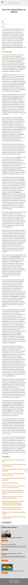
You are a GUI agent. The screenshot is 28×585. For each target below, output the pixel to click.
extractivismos (5, 313)
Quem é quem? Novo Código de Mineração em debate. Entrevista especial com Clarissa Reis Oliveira (13, 492)
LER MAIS (5, 540)
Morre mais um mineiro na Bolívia (10, 482)
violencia (16, 385)
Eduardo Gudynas (6, 45)
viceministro (13, 54)
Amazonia (15, 327)
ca (6, 493)
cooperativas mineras (17, 74)
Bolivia (3, 63)
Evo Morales (11, 76)
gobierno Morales (6, 179)
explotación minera (17, 266)
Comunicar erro (6, 522)
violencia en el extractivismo (15, 246)
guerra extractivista (8, 225)
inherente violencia (6, 433)
